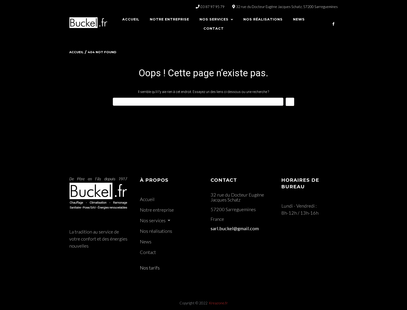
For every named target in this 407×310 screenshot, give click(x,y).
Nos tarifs (150, 267)
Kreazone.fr (218, 303)
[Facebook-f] (333, 23)
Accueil (76, 52)
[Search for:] (198, 102)
